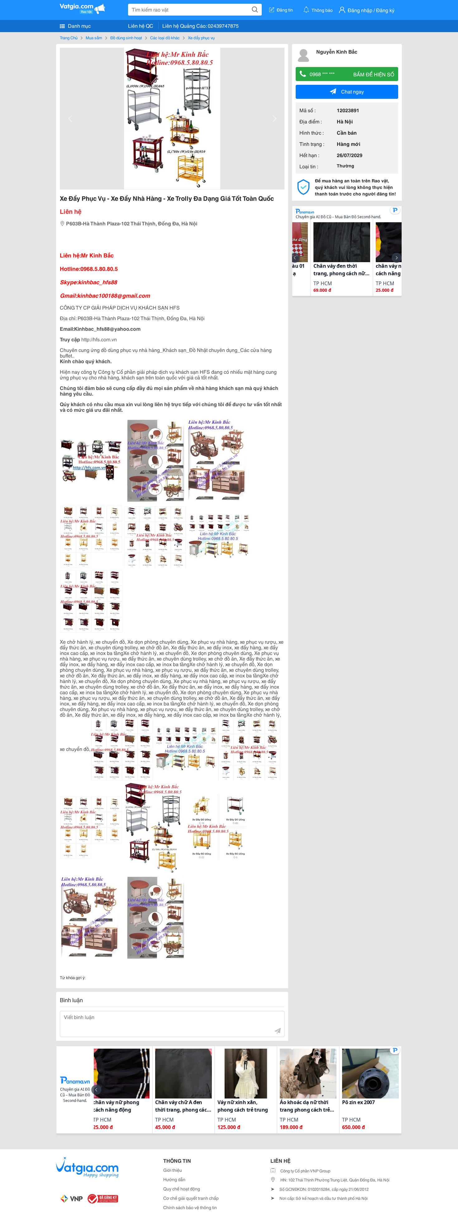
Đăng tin (285, 10)
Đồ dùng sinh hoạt (126, 37)
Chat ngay (352, 91)
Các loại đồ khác (165, 37)
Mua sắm (94, 37)
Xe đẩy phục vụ (201, 37)
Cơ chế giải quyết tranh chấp (191, 1198)
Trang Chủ (69, 37)
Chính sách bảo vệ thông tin (190, 1207)
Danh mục (79, 25)
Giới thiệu (172, 1170)
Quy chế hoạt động (181, 1188)
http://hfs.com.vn (99, 339)
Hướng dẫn (174, 1179)
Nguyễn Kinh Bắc (336, 51)
